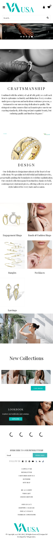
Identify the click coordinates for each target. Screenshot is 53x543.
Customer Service (26, 476)
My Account (26, 490)
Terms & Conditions (27, 514)
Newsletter (26, 472)
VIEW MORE (38, 388)
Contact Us (26, 469)
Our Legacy (26, 504)
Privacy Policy (26, 511)
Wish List (26, 493)
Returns (26, 479)
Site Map (26, 482)
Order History (26, 497)
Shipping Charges (26, 508)
